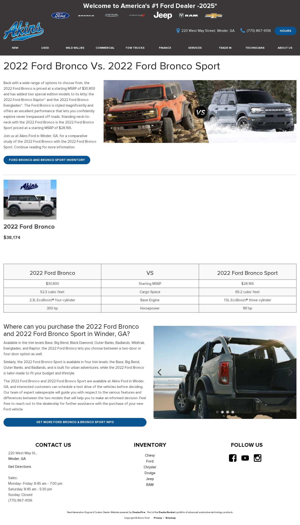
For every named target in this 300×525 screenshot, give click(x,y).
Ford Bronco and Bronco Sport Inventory (47, 160)
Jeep (150, 479)
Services (195, 48)
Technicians (255, 48)
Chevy (150, 455)
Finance (165, 48)
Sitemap (170, 517)
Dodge (150, 473)
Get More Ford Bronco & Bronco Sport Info (75, 422)
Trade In (225, 48)
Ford (150, 461)
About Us (285, 48)
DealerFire (138, 512)
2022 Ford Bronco (29, 227)
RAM (150, 485)
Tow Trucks (135, 48)
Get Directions (19, 467)
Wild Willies (75, 48)
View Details (30, 249)
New (15, 48)
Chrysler (150, 467)
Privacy (158, 517)
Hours (285, 31)
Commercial (105, 48)
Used (45, 48)
